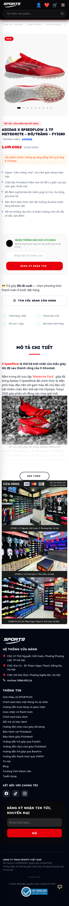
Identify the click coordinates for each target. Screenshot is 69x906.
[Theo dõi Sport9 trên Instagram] (24, 793)
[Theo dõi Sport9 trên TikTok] (15, 793)
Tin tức (7, 761)
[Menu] (63, 5)
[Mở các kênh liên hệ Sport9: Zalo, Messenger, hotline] (60, 887)
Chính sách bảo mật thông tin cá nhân (25, 702)
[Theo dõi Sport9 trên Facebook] (6, 793)
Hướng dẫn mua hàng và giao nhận (24, 707)
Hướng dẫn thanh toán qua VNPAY (23, 756)
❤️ (47, 5)
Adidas (27, 139)
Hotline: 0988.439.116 (19, 680)
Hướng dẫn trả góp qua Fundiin (22, 741)
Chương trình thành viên (17, 771)
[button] (19, 108)
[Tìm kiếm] (62, 13)
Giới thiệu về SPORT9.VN (17, 697)
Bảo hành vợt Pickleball (17, 731)
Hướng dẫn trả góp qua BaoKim (22, 751)
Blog (5, 766)
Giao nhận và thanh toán (18, 711)
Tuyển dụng (9, 776)
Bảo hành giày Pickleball (18, 736)
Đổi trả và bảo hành (15, 721)
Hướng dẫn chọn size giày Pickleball (24, 746)
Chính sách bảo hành (15, 716)
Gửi (34, 833)
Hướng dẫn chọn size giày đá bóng (24, 726)
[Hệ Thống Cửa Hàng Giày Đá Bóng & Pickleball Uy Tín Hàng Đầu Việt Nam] (12, 5)
